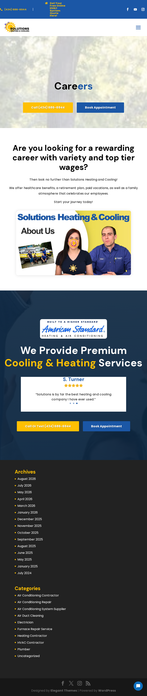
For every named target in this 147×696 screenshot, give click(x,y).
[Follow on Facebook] (128, 9)
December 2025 (29, 519)
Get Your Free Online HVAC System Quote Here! (57, 9)
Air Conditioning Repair (34, 602)
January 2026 (27, 512)
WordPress (107, 690)
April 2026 (24, 499)
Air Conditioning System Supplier (41, 609)
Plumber (23, 649)
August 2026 (26, 479)
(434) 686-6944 (15, 9)
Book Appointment (100, 107)
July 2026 (24, 485)
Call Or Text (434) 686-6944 (48, 426)
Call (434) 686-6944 (48, 107)
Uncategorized (28, 656)
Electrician (25, 622)
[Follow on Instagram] (143, 9)
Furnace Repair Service (34, 629)
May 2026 (24, 492)
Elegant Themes (64, 690)
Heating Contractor (32, 636)
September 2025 (30, 539)
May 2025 (24, 559)
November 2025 (29, 526)
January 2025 (27, 566)
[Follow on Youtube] (135, 9)
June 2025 (25, 553)
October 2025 (27, 533)
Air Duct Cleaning (30, 615)
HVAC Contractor (30, 642)
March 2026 (26, 506)
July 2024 (24, 573)
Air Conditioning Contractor (38, 595)
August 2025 (26, 546)
